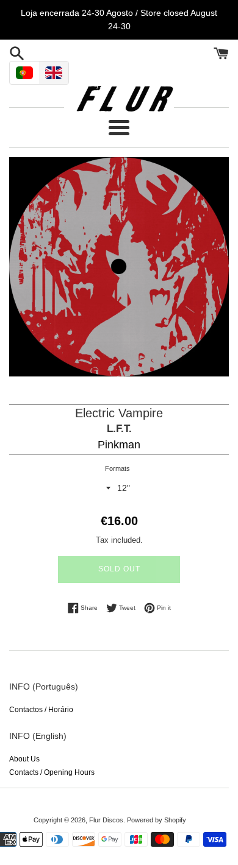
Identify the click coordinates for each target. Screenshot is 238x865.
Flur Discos (106, 820)
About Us (24, 759)
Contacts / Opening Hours (52, 772)
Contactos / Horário (41, 709)
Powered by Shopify (156, 820)
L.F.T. (119, 428)
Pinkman (119, 445)
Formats (117, 468)
